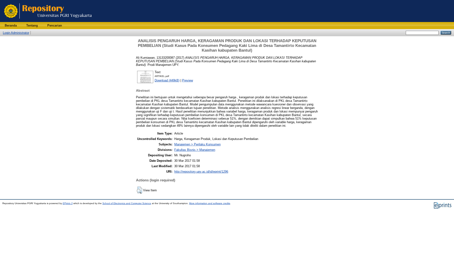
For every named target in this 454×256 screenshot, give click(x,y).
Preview (187, 80)
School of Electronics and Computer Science (126, 203)
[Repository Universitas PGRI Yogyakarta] (48, 21)
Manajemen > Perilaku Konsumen (197, 144)
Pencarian (54, 25)
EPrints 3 (68, 203)
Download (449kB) (167, 80)
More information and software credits (209, 203)
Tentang (32, 25)
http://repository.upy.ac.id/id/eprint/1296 (201, 171)
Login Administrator (16, 33)
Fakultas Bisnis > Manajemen (194, 150)
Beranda (11, 25)
